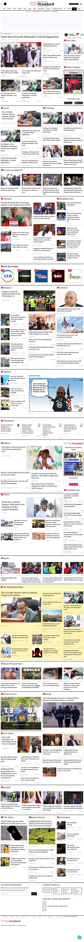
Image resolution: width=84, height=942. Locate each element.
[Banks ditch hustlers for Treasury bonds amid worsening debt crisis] (5, 361)
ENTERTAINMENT (41, 8)
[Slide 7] (24, 728)
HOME (4, 8)
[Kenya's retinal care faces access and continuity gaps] (52, 674)
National (7, 199)
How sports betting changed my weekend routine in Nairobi (73, 255)
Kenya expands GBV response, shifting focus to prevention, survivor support (42, 240)
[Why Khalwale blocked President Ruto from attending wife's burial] (52, 151)
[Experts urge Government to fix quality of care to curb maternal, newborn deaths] (10, 674)
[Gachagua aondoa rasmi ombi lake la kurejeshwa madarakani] (73, 798)
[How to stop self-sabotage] (61, 825)
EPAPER (74, 8)
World (48, 694)
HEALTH (29, 8)
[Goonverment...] (56, 394)
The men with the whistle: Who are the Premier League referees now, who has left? (52, 580)
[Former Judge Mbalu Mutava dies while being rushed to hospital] (70, 299)
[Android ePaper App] (68, 102)
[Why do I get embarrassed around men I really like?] (61, 848)
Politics (6, 443)
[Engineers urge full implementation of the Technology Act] (39, 301)
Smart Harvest (38, 817)
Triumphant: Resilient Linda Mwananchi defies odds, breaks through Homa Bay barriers (73, 190)
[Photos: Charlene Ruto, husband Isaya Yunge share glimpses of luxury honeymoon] (5, 849)
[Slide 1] (10, 728)
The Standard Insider (13, 587)
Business (7, 287)
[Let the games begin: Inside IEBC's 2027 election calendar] (37, 639)
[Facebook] (48, 891)
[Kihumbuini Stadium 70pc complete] (10, 568)
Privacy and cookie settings (71, 916)
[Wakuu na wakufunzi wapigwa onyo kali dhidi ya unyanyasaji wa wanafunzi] (31, 797)
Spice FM (46, 11)
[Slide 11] (34, 728)
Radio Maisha (37, 11)
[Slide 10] (32, 728)
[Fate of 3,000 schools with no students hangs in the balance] (52, 83)
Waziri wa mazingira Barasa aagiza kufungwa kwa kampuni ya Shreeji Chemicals (10, 806)
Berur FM (55, 11)
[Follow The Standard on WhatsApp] (79, 937)
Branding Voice (66, 199)
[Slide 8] (27, 728)
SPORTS (34, 8)
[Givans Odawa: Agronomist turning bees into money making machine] (5, 319)
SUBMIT (34, 893)
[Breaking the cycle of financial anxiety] (61, 861)
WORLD (24, 8)
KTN (64, 8)
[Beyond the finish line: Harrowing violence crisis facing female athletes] (16, 217)
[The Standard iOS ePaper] (78, 102)
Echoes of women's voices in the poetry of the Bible (17, 390)
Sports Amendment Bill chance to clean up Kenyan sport (18, 403)
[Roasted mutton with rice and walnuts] (61, 872)
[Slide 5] (20, 728)
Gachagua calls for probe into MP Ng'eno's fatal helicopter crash (52, 68)
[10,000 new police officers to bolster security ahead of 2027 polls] (44, 209)
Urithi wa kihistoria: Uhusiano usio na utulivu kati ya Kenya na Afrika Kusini (52, 808)
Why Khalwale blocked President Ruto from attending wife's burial (73, 534)
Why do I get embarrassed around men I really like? (73, 847)
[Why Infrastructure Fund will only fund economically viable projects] (5, 348)
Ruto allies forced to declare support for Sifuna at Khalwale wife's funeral (73, 524)
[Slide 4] (17, 728)
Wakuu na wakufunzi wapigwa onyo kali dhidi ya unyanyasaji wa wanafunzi (31, 807)
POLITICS (14, 8)
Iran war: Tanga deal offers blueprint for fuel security (18, 378)
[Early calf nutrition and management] (61, 205)
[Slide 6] (22, 728)
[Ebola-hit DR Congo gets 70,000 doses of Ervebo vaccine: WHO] (49, 772)
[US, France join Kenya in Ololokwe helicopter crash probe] (10, 85)
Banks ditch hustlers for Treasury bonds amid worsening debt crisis (18, 360)
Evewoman (64, 817)
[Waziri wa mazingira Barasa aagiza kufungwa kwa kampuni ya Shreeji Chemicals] (10, 797)
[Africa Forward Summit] (21, 713)
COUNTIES (9, 8)
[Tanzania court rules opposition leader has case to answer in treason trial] (52, 740)
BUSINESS (20, 8)
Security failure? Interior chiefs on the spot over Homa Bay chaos (31, 190)
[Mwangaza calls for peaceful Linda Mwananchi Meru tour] (44, 458)
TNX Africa (8, 817)
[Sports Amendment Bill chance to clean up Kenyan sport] (5, 404)
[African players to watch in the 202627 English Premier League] (73, 568)
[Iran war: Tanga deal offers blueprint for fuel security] (5, 379)
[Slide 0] (8, 728)
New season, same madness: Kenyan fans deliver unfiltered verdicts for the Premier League (31, 580)
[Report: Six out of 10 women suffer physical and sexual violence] (6, 236)
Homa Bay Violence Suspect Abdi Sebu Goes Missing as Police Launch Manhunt (72, 57)
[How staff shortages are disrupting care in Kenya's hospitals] (29, 744)
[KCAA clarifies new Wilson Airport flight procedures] (6, 247)
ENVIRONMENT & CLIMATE (57, 8)
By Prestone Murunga (10, 39)
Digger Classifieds (54, 906)
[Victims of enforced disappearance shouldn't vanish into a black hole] (37, 652)
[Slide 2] (13, 728)
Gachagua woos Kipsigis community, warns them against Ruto (29, 95)
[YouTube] (78, 891)
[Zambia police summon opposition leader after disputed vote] (73, 740)
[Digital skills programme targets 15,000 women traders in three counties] (42, 322)
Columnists (8, 420)
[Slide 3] (15, 728)
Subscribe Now (73, 81)
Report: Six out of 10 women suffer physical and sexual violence (20, 234)
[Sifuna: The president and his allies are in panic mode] (6, 638)
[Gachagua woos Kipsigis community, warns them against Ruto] (31, 85)
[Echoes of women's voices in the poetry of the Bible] (5, 392)
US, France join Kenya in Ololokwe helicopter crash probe (9, 95)
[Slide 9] (29, 728)
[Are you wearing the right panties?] (61, 836)
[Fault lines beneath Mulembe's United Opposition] (21, 55)
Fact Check (8, 733)
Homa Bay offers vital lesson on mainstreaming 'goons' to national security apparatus (27, 429)
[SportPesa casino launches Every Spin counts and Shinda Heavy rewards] (61, 231)
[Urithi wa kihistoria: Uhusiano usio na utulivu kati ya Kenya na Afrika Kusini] (52, 798)
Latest (6, 108)
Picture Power (10, 694)
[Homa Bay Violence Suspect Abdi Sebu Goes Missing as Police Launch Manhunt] (73, 48)
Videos (6, 494)
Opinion (7, 372)
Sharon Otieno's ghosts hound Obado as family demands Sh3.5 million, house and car (73, 547)
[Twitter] (58, 891)
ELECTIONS (48, 8)
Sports (6, 558)
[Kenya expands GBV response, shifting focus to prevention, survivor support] (44, 230)
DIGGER (79, 8)
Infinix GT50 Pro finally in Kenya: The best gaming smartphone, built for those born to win (74, 217)
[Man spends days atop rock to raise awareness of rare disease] (70, 325)
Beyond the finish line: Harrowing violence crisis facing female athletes (16, 204)
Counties (63, 287)
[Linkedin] (68, 891)
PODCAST (69, 8)
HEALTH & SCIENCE (12, 664)
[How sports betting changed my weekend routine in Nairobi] (61, 256)
